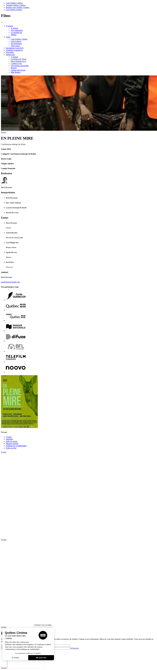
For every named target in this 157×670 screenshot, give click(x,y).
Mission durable (12, 443)
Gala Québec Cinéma (14, 3)
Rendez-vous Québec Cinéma (17, 7)
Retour (3, 132)
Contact (9, 437)
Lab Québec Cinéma (14, 10)
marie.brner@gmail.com (10, 282)
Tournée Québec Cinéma (15, 5)
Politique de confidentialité (16, 446)
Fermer (4, 452)
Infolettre (9, 439)
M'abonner (75, 648)
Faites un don (11, 448)
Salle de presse (11, 441)
